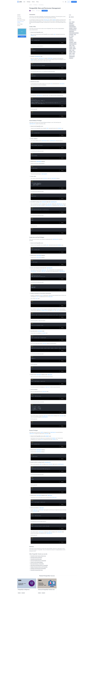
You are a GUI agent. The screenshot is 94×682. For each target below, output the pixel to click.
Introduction (19, 16)
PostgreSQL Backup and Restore (36, 557)
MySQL (70, 50)
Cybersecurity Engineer (72, 26)
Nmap (73, 45)
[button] (65, 2)
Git (69, 36)
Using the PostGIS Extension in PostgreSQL (38, 560)
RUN (62, 42)
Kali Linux (75, 28)
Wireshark (70, 47)
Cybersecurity (71, 23)
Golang (73, 53)
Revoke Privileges (20, 24)
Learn (24, 1)
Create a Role (19, 18)
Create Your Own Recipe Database (37, 562)
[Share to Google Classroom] (73, 17)
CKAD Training (71, 40)
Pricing (37, 1)
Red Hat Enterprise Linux (72, 29)
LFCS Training (71, 34)
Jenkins (70, 45)
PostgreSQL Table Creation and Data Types (38, 556)
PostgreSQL (41, 4)
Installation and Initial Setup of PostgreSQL (38, 568)
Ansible (75, 42)
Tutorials (35, 4)
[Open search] (63, 2)
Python (70, 53)
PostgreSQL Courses (49, 576)
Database (74, 48)
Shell (75, 34)
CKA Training (71, 39)
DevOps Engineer (71, 25)
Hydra (74, 47)
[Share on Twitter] (69, 17)
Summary (18, 25)
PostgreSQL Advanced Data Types (37, 570)
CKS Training (71, 42)
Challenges (28, 1)
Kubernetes (70, 37)
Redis (73, 50)
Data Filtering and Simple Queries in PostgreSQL (39, 565)
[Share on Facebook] (71, 17)
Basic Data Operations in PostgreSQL (37, 563)
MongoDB (70, 51)
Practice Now (45, 10)
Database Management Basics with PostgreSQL (39, 566)
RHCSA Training (71, 31)
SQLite (74, 51)
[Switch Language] (65, 2)
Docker (72, 36)
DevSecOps (70, 28)
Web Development (71, 56)
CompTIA (70, 48)
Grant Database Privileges (21, 19)
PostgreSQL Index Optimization (36, 559)
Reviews (33, 1)
